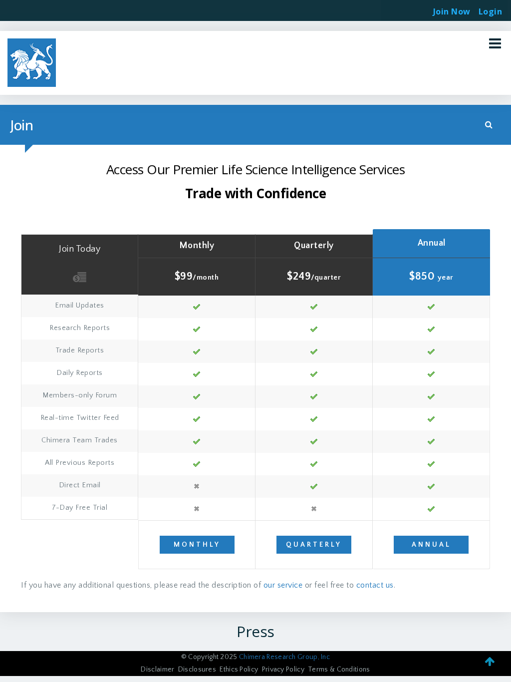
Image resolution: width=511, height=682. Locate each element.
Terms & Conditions (339, 670)
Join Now (452, 11)
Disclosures (197, 670)
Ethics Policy (239, 670)
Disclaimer (157, 670)
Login (491, 8)
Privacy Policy (283, 670)
